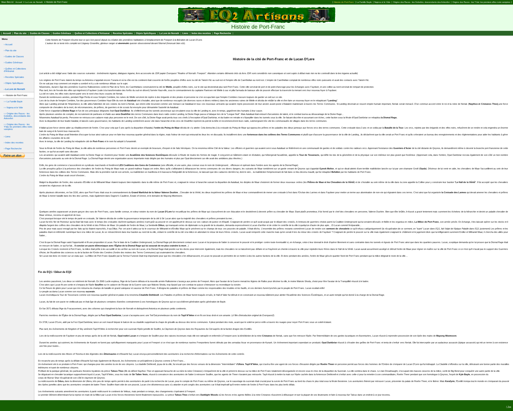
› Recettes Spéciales (14, 77)
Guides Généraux (62, 33)
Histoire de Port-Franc (344, 2)
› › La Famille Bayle (13, 101)
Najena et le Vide (382, 2)
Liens (185, 33)
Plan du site (20, 33)
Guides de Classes (39, 33)
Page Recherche (222, 33)
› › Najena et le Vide (13, 107)
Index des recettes (201, 33)
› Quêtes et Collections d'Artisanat (15, 69)
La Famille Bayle (364, 2)
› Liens (7, 136)
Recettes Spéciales (123, 33)
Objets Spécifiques (146, 33)
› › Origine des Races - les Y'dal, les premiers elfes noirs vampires (18, 126)
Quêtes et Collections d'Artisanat (92, 33)
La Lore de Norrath (34, 2)
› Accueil (8, 44)
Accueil (18, 2)
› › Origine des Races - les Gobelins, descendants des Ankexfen (17, 116)
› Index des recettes (13, 142)
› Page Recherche (13, 148)
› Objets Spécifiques (13, 83)
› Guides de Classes (14, 56)
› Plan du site (10, 50)
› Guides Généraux (13, 62)
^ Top (508, 407)
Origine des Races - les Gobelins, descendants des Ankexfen (421, 2)
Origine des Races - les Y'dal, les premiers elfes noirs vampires (481, 2)
